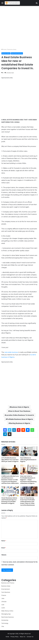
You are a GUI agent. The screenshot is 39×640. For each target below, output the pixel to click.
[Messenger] (28, 430)
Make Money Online (7, 611)
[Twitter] (9, 430)
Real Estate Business (16, 53)
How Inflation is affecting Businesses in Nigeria (28, 459)
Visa (2, 626)
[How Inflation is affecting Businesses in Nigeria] (29, 451)
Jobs (2, 598)
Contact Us (30, 636)
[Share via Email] (9, 434)
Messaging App (6, 614)
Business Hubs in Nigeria (20, 407)
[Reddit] (23, 430)
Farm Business (5, 592)
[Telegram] (5, 434)
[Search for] (37, 4)
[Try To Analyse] (12, 3)
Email (3, 548)
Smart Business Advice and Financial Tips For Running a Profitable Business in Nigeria (9, 500)
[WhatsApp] (32, 430)
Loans (3, 607)
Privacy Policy (14, 636)
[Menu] (2, 4)
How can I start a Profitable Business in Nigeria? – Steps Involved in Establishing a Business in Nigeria (28, 479)
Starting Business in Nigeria (20, 423)
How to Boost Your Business (19, 411)
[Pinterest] (19, 430)
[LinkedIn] (14, 430)
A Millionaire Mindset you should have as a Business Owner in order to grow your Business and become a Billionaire (10, 479)
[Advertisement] (19, 27)
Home (4, 49)
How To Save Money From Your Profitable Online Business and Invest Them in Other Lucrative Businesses (27, 501)
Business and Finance (7, 583)
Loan (2, 604)
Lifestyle (3, 601)
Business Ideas (11, 49)
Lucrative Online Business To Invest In (20, 415)
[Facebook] (5, 430)
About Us (22, 636)
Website (3, 555)
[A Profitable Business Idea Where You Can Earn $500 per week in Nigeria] (10, 451)
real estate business (11, 352)
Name (3, 540)
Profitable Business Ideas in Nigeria (20, 419)
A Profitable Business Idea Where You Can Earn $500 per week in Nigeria (10, 459)
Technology (4, 623)
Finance (3, 595)
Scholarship (4, 620)
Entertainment (5, 589)
